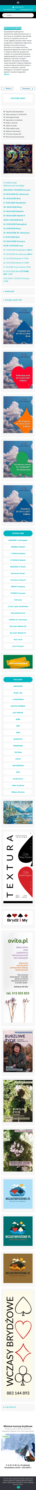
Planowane (26, 88)
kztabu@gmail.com (26, 10)
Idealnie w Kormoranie (13, 131)
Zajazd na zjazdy (11, 126)
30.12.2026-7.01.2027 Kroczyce (16, 278)
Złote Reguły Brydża (12, 117)
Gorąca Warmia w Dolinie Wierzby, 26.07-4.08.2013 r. (18, 1466)
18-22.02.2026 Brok (12, 198)
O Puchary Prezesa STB (13, 134)
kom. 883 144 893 (10, 10)
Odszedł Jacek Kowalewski (15, 112)
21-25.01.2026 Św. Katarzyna (16, 194)
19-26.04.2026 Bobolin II (14, 215)
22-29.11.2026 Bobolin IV (13, 263)
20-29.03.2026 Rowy (12, 207)
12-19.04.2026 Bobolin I (13, 211)
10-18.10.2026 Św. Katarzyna (15, 254)
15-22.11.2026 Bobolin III (13, 258)
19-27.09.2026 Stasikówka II (15, 250)
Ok (18, 1487)
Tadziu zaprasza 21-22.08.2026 (16, 114)
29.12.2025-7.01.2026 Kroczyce (16, 190)
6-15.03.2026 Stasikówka (14, 203)
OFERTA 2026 (11, 183)
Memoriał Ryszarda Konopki (15, 137)
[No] (34, 1483)
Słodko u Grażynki (12, 123)
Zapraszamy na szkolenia (14, 120)
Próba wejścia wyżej (12, 128)
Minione (8, 88)
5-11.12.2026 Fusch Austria (14, 267)
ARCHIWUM (10, 1407)
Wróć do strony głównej (12, 28)
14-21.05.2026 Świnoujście (15, 224)
